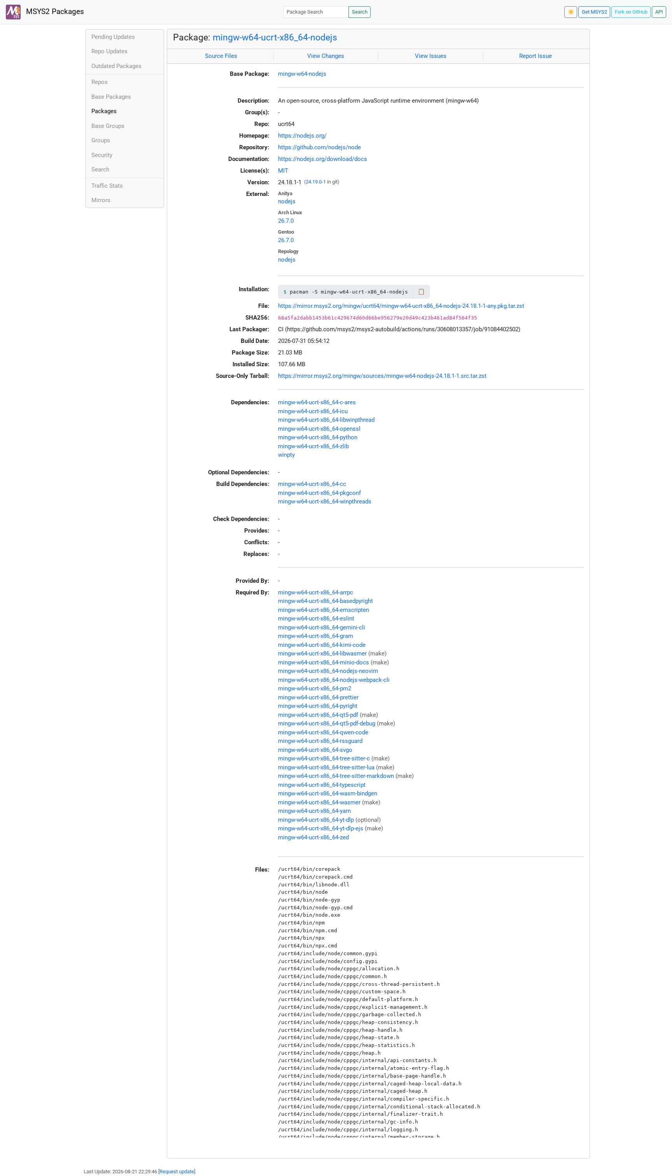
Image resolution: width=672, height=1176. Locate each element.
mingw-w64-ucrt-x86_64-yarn (314, 810)
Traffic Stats (107, 185)
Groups (100, 140)
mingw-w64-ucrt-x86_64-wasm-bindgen (327, 793)
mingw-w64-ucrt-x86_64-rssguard (320, 740)
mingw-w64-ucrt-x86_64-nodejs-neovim (328, 671)
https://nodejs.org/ (302, 135)
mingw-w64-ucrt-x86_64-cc (312, 484)
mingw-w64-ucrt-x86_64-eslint (316, 618)
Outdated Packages (116, 66)
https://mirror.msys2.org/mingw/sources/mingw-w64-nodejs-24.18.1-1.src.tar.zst (382, 375)
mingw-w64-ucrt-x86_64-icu (313, 411)
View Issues (430, 55)
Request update (176, 1171)
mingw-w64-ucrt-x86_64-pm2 (314, 688)
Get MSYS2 (594, 12)
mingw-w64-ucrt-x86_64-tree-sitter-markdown (336, 775)
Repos (99, 82)
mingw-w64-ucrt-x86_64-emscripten (323, 609)
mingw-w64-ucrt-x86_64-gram (315, 636)
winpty (286, 454)
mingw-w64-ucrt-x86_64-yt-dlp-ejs (320, 828)
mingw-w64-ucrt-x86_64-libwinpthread (326, 419)
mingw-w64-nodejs (302, 73)
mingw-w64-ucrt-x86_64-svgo (315, 749)
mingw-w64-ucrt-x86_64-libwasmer (322, 653)
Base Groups (107, 125)
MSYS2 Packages (54, 11)
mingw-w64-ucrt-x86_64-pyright (317, 705)
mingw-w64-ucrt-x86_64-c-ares (317, 402)
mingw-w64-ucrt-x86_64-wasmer (319, 802)
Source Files (221, 55)
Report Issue (535, 55)
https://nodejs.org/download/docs (322, 159)
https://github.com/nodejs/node (319, 147)
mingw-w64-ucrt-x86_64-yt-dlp (316, 819)
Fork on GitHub (631, 12)
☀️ (571, 12)
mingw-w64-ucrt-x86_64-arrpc (315, 592)
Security (101, 155)
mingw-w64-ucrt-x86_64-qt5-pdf (318, 714)
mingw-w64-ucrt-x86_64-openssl (319, 428)
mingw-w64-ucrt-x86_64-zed (313, 837)
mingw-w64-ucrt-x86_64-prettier (318, 697)
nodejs (287, 201)
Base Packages (111, 96)
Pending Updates (113, 36)
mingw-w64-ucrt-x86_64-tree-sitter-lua (326, 767)
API (659, 12)
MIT (283, 170)
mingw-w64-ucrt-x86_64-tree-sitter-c (324, 758)
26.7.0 (286, 220)
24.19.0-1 (316, 182)
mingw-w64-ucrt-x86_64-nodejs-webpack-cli (334, 679)
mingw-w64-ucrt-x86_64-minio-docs (323, 662)
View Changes (325, 55)
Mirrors (100, 200)
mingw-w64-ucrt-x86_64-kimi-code (322, 644)
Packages (104, 111)
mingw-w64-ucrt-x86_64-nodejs (275, 37)
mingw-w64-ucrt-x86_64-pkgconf (319, 492)
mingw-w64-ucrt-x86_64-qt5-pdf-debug (326, 723)
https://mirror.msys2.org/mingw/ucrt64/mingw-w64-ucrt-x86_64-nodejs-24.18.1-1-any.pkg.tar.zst (401, 305)
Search (360, 12)
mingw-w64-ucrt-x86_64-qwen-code (323, 732)
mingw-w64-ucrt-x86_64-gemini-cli (321, 627)
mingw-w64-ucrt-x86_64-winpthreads (324, 501)
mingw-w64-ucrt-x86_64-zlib (313, 446)
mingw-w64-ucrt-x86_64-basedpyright (325, 601)
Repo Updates (109, 51)
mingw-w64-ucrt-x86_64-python (317, 437)
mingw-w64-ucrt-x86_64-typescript (322, 784)
